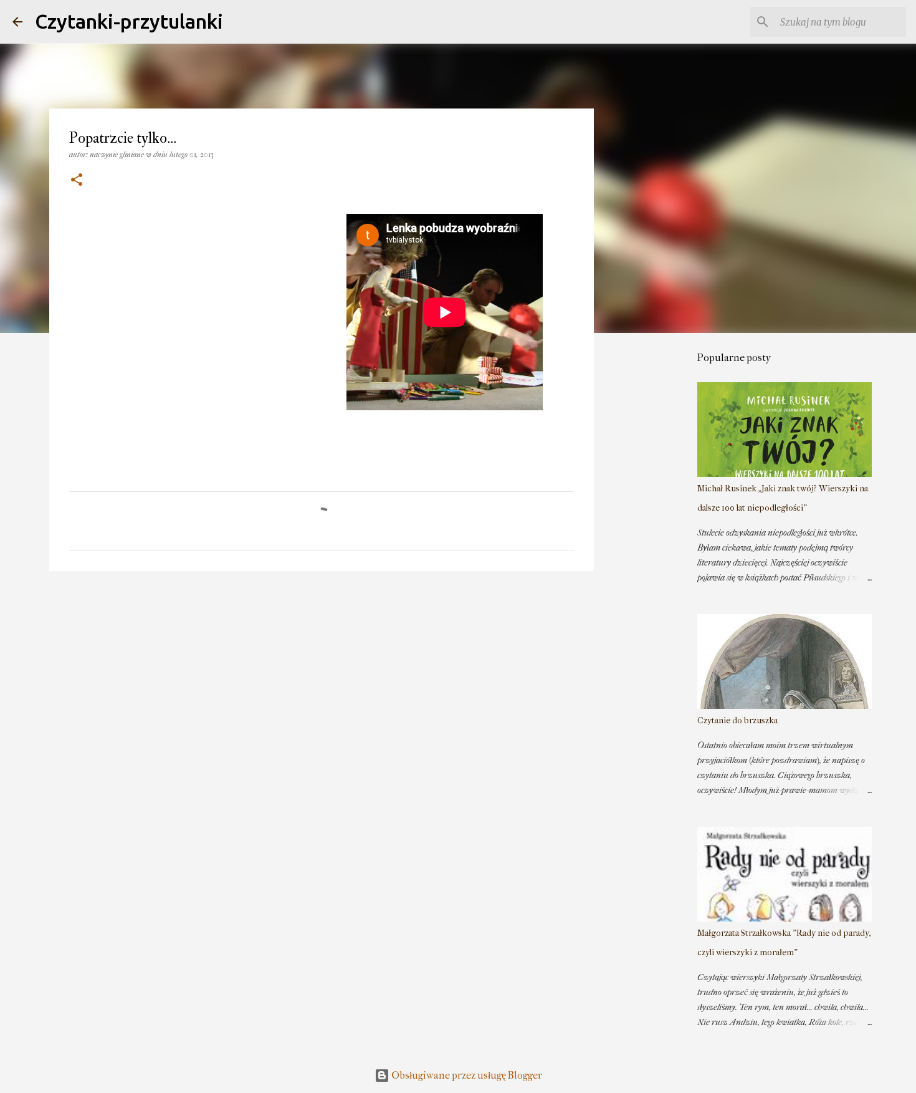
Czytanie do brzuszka (737, 720)
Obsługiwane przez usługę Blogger (465, 1075)
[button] (76, 180)
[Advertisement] (657, 539)
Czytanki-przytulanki (129, 21)
